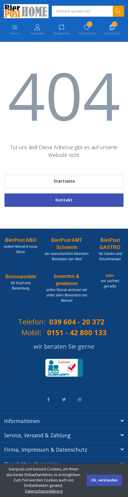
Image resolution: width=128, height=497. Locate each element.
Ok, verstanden (104, 480)
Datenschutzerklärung (44, 491)
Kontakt (64, 200)
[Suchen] (118, 11)
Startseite (64, 181)
